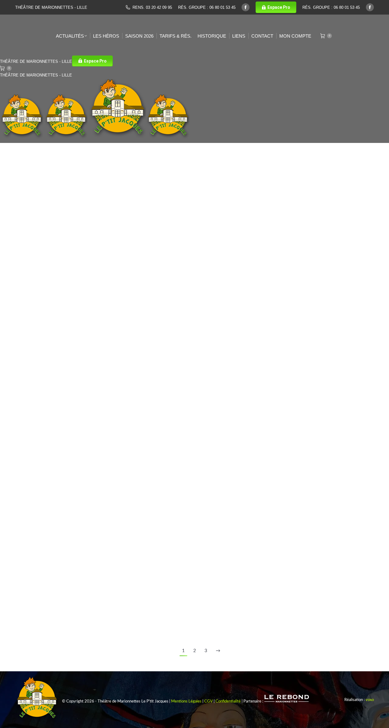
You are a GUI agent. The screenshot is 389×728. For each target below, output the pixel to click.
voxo (370, 700)
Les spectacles (277, 241)
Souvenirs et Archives (311, 241)
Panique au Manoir (169, 279)
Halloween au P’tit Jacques (301, 230)
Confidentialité (228, 701)
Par (282, 248)
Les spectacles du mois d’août (63, 179)
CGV (208, 701)
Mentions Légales (186, 701)
